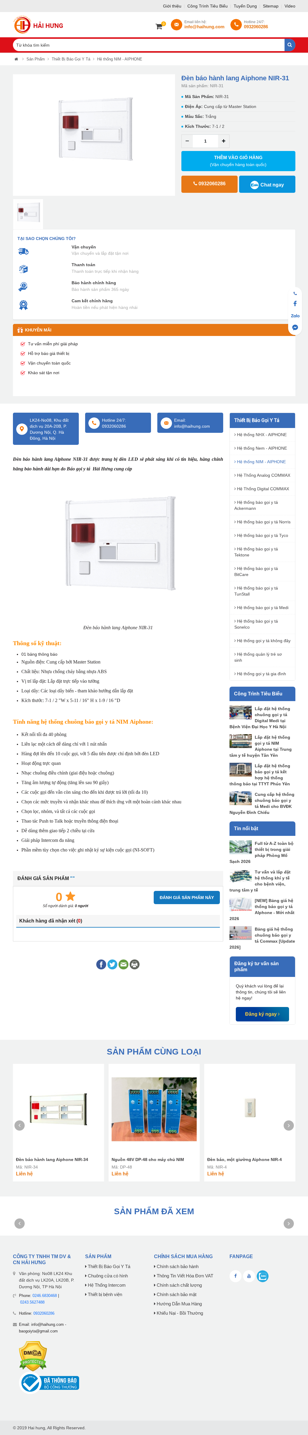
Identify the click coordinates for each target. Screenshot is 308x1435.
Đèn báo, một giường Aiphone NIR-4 (244, 1159)
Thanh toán (83, 264)
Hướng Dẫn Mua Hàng (179, 1303)
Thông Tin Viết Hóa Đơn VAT (184, 1275)
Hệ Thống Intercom (106, 1285)
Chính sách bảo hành (177, 1266)
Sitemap (271, 6)
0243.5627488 (32, 1302)
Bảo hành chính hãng (94, 282)
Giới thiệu (173, 6)
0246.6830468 (44, 1295)
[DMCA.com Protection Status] (33, 1356)
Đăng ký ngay (261, 1014)
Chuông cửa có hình (107, 1275)
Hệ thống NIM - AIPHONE (119, 59)
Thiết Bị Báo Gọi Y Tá (71, 59)
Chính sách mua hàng (183, 1256)
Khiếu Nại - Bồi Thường (179, 1313)
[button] (17, 135)
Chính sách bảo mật (176, 1294)
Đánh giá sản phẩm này (187, 897)
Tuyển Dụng (246, 6)
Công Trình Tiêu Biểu (208, 6)
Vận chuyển (84, 247)
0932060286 (43, 1313)
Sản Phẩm (35, 59)
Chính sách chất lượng (179, 1285)
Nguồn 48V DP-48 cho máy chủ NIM (148, 1159)
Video (290, 6)
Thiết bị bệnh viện (104, 1294)
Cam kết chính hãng (92, 300)
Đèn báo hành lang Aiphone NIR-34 (52, 1159)
